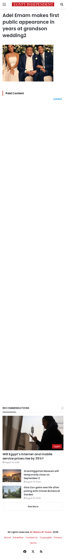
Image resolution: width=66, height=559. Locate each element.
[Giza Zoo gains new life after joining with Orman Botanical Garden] (12, 492)
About (7, 537)
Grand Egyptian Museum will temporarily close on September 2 (41, 474)
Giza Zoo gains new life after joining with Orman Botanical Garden (42, 491)
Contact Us (32, 537)
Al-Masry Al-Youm (41, 532)
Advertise (18, 537)
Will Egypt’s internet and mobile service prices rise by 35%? (27, 456)
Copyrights (46, 537)
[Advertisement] (33, 247)
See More (33, 506)
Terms (33, 543)
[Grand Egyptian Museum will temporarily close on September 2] (12, 475)
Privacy (58, 537)
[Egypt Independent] (33, 4)
